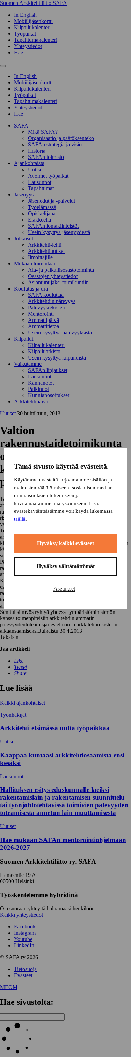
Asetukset (64, 589)
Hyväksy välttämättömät (66, 566)
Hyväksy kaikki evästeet (65, 543)
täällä (20, 519)
